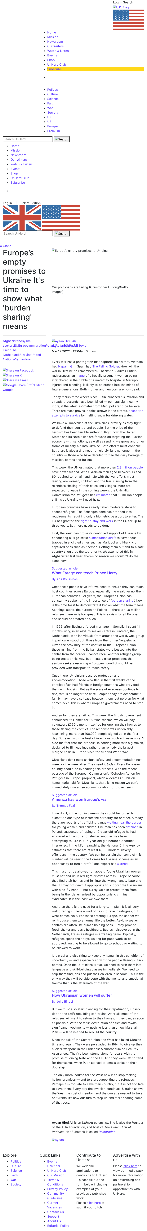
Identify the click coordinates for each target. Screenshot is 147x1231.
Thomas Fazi (63, 805)
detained (132, 827)
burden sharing (122, 600)
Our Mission (55, 1175)
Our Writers (55, 46)
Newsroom (55, 41)
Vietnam (19, 359)
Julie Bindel (62, 1001)
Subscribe (54, 69)
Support (53, 1216)
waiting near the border (124, 822)
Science (53, 99)
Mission (52, 37)
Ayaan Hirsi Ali (65, 345)
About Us (54, 1221)
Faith (50, 103)
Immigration (37, 345)
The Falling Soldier (105, 366)
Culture (52, 94)
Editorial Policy (58, 1226)
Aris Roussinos (65, 579)
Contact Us (55, 1212)
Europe (52, 126)
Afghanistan (11, 341)
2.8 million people (130, 467)
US (49, 122)
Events (52, 55)
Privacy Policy (57, 1189)
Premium (53, 131)
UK (49, 117)
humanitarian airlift (102, 538)
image (80, 375)
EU (16, 345)
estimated (103, 495)
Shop (51, 60)
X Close (5, 246)
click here (94, 1203)
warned (122, 864)
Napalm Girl (66, 366)
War (50, 108)
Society (52, 112)
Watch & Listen (58, 51)
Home (51, 32)
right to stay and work (97, 521)
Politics (52, 89)
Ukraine (25, 355)
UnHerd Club (56, 64)
